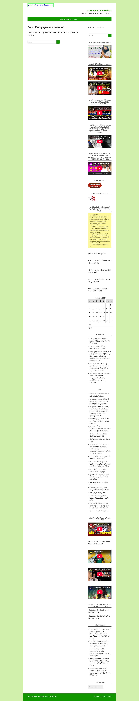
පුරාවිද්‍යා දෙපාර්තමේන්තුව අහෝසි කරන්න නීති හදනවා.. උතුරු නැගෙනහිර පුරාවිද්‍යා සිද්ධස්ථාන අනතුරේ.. (100, 367)
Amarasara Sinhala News (99, 10)
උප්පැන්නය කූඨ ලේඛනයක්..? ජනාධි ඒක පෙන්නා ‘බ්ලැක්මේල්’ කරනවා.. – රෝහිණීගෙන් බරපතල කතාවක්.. (100, 377)
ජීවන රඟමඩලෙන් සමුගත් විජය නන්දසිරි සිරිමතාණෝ (100, 457)
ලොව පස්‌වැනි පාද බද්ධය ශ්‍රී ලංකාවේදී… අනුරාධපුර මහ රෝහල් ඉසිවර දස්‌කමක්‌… (99, 401)
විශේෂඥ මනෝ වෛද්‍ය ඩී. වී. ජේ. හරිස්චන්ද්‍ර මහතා (100, 395)
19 (97, 317)
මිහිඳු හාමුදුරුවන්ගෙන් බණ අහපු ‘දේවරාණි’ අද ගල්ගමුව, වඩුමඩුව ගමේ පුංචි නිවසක (99, 505)
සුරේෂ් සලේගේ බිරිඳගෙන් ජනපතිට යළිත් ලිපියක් (98, 347)
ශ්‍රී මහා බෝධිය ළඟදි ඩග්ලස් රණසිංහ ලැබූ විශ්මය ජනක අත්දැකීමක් (99, 476)
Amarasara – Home (69, 19)
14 (104, 313)
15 (107, 313)
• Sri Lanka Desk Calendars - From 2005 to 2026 (98, 290)
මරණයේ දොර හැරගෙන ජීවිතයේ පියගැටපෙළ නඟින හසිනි (99, 498)
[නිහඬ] (107, 173)
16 (111, 313)
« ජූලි (90, 328)
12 (97, 313)
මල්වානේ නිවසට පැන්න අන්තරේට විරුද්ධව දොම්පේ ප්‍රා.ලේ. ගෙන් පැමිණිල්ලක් (99, 661)
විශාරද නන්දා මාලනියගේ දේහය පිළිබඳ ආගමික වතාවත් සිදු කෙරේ (100, 341)
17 (90, 317)
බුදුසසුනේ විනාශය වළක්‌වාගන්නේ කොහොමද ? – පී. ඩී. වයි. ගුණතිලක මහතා (100, 428)
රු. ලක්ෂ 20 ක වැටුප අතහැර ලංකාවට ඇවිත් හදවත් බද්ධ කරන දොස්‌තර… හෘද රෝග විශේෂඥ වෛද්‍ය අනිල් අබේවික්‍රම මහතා (99, 411)
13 (100, 313)
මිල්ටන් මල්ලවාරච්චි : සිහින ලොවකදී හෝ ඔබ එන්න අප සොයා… (99, 421)
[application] (99, 168)
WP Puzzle (106, 696)
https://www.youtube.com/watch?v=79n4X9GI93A (99, 542)
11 (93, 313)
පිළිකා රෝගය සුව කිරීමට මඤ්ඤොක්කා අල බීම (98, 435)
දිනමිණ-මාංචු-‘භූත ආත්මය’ (97, 254)
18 (93, 317)
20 (100, 317)
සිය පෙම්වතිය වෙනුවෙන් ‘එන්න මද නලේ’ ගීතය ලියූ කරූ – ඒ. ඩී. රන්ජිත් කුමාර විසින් (100, 464)
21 (104, 317)
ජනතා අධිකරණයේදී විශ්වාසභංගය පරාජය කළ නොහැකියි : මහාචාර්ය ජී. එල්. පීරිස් (100, 671)
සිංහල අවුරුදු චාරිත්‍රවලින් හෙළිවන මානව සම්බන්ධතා (99, 488)
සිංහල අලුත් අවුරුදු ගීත (97, 493)
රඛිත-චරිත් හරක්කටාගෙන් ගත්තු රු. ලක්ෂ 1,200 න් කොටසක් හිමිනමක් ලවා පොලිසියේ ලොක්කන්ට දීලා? (100, 632)
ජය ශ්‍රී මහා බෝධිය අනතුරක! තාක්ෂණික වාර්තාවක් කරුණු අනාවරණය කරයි (100, 652)
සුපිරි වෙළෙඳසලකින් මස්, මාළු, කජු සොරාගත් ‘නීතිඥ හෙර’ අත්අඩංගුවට (99, 643)
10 (90, 313)
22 (107, 317)
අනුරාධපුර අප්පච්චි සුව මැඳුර (99, 511)
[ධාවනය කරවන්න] (90, 173)
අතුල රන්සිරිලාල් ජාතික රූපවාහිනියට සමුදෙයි (98, 470)
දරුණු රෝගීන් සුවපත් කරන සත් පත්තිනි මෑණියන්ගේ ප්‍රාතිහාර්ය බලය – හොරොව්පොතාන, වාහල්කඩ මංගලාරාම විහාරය (100, 448)
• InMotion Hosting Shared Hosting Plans (98, 611)
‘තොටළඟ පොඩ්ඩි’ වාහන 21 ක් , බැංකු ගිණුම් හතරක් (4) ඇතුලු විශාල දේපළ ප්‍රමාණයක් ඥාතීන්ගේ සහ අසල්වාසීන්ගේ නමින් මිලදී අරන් (100, 356)
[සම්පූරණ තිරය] (109, 173)
